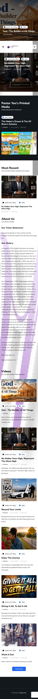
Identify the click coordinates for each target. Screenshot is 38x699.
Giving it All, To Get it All (14, 606)
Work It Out (7, 654)
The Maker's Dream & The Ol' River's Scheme (16, 123)
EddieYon (8, 69)
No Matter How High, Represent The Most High (17, 64)
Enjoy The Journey (10, 557)
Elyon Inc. (23, 693)
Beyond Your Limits (11, 509)
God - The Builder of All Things (19, 31)
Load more (19, 669)
